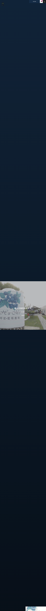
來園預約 (23, 315)
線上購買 (23, 312)
